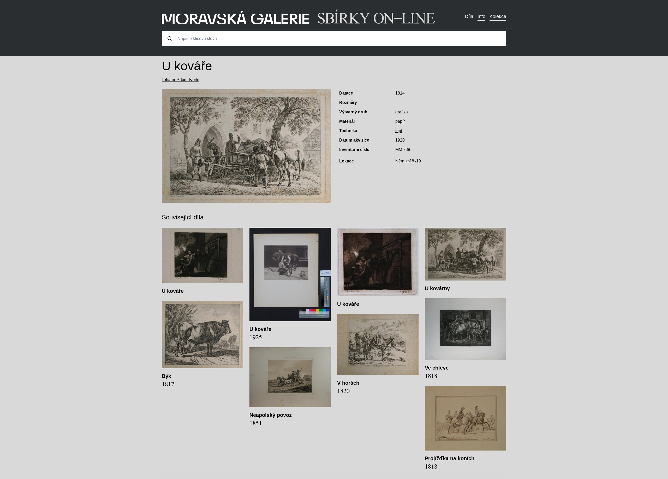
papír (400, 121)
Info (481, 16)
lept (398, 130)
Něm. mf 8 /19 (408, 161)
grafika (401, 112)
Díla (469, 16)
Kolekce (498, 16)
